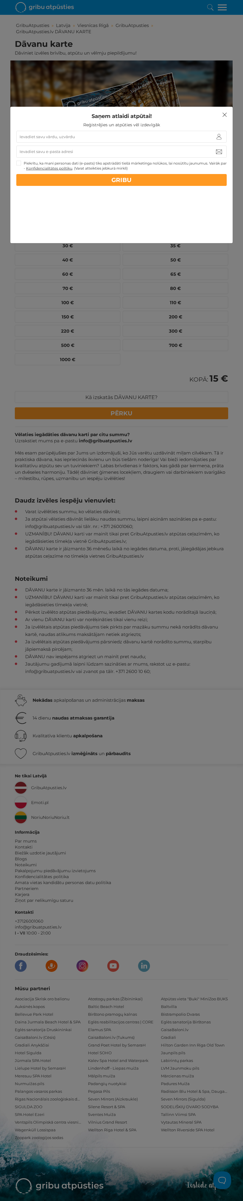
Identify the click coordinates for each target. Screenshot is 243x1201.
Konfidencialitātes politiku (49, 168)
